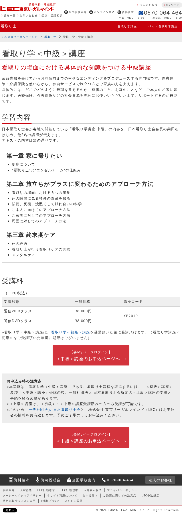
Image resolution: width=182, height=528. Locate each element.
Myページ (172, 4)
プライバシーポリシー (122, 490)
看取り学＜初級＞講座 (70, 332)
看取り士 (8, 26)
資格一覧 (10, 15)
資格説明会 (51, 480)
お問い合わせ (29, 15)
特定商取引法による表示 (19, 500)
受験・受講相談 (52, 15)
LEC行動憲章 (46, 490)
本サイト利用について (62, 495)
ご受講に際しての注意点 (119, 495)
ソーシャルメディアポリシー (22, 495)
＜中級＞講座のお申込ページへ (88, 355)
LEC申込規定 (150, 495)
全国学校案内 (78, 12)
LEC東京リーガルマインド (20, 36)
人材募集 (26, 490)
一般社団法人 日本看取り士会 (55, 409)
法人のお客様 (149, 4)
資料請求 (128, 12)
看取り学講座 (127, 26)
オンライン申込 (104, 12)
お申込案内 (90, 495)
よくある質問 (74, 500)
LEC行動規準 (69, 490)
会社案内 (9, 490)
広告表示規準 (93, 490)
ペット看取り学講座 (163, 26)
